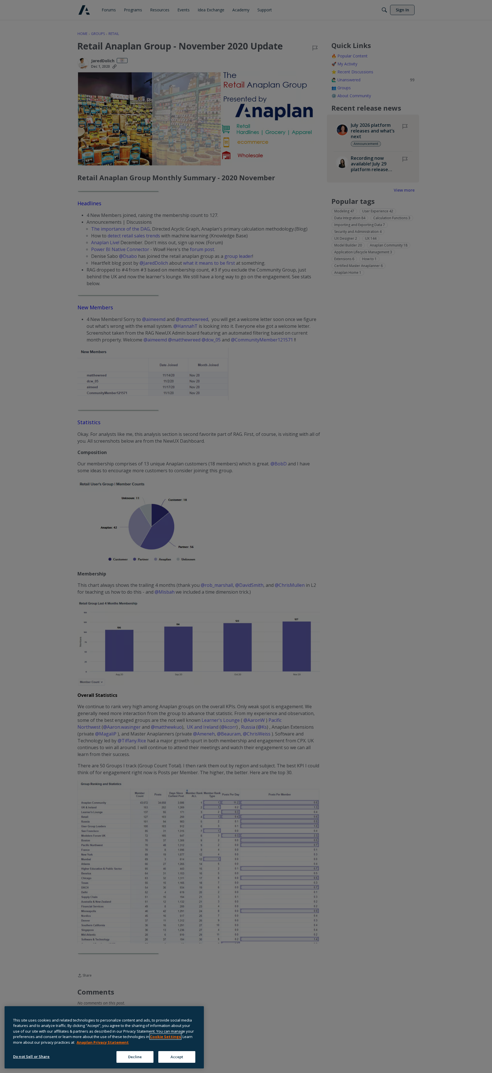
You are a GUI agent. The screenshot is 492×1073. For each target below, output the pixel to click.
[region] (104, 1037)
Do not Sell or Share (31, 1056)
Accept (177, 1056)
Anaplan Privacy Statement (103, 1042)
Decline (135, 1056)
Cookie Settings (165, 1036)
